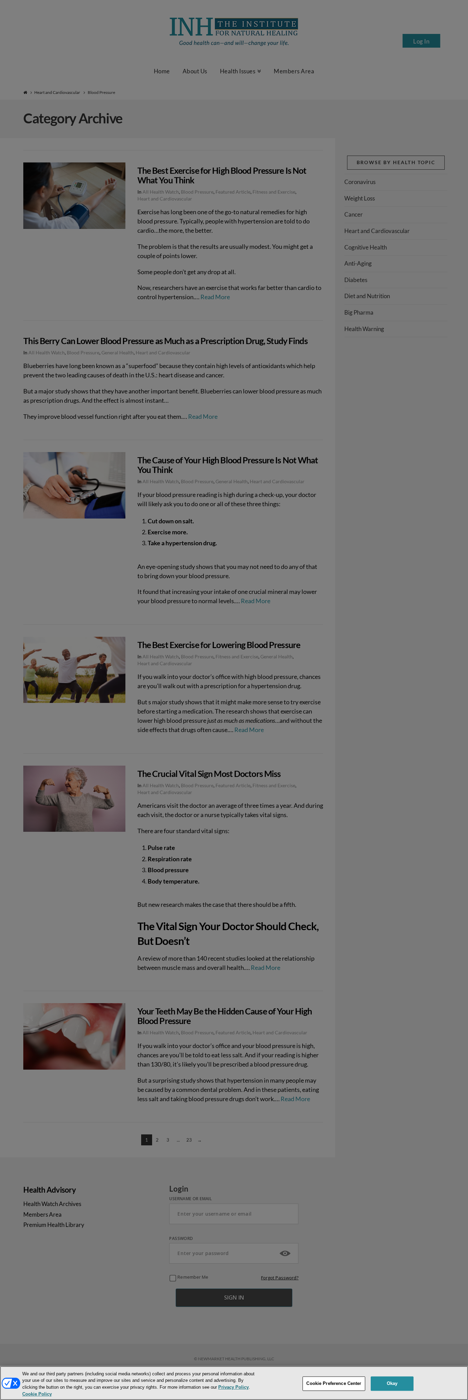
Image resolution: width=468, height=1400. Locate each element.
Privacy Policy (233, 1387)
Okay (392, 1383)
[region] (234, 1383)
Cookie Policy (37, 1394)
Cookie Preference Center (333, 1383)
